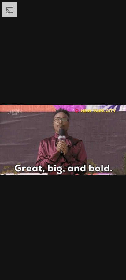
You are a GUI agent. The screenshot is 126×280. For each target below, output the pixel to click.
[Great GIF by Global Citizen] (63, 140)
